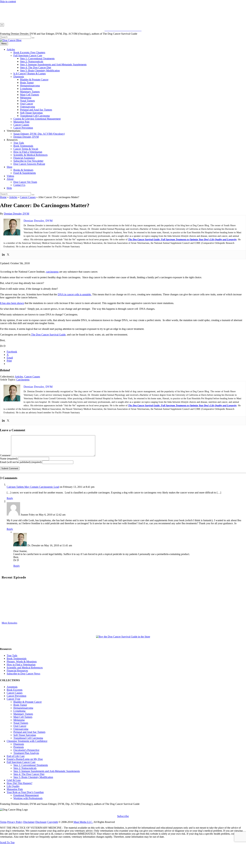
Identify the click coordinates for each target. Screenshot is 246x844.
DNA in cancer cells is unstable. (75, 294)
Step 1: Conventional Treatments (37, 58)
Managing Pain (21, 121)
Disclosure (41, 822)
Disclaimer (29, 822)
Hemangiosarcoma (30, 85)
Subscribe (123, 816)
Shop (9, 166)
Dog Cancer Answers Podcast (29, 163)
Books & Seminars (23, 169)
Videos (10, 176)
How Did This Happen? (19, 783)
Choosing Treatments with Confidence (27, 741)
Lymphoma (26, 88)
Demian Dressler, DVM (26, 136)
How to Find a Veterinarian (27, 151)
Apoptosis (12, 686)
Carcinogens (22, 379)
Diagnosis (18, 76)
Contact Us (19, 185)
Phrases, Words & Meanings (22, 661)
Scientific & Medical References (30, 154)
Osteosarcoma (27, 106)
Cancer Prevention (23, 127)
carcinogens (52, 271)
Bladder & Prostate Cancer (34, 79)
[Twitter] (8, 255)
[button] (123, 478)
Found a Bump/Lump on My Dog (25, 759)
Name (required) (8, 458)
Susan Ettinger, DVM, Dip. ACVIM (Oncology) (39, 133)
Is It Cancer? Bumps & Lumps (29, 73)
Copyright (52, 822)
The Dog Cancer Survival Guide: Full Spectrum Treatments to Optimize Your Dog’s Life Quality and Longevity (182, 239)
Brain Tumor (27, 82)
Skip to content (8, 1)
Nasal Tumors (27, 100)
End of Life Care (16, 756)
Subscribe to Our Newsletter (28, 160)
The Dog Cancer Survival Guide (48, 334)
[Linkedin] (3, 255)
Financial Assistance (24, 157)
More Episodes (9, 622)
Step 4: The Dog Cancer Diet (35, 67)
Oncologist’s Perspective (26, 750)
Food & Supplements (24, 173)
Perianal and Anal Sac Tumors (36, 109)
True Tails (18, 142)
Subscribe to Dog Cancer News (23, 673)
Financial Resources (17, 670)
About (10, 179)
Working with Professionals (28, 798)
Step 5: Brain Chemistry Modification (40, 70)
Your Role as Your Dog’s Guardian (25, 792)
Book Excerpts (14, 689)
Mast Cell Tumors (29, 94)
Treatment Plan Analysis (26, 753)
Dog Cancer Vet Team (25, 182)
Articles (11, 49)
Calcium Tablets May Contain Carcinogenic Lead (33, 486)
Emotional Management (26, 795)
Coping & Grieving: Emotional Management (37, 118)
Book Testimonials (23, 145)
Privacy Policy (15, 822)
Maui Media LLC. (83, 822)
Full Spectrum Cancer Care (27, 55)
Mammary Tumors (30, 91)
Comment (5, 455)
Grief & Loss (14, 780)
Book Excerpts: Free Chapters (29, 52)
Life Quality (13, 786)
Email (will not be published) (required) (21, 462)
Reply (10, 498)
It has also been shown (12, 303)
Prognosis (18, 747)
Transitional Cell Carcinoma (35, 115)
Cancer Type (13, 698)
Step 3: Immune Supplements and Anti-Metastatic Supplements (53, 64)
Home (3, 197)
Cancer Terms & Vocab (25, 148)
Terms (3, 822)
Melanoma (25, 97)
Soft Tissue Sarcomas (31, 112)
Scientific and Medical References (25, 667)
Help (9, 188)
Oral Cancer (26, 103)
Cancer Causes (21, 124)
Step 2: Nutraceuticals (31, 61)
